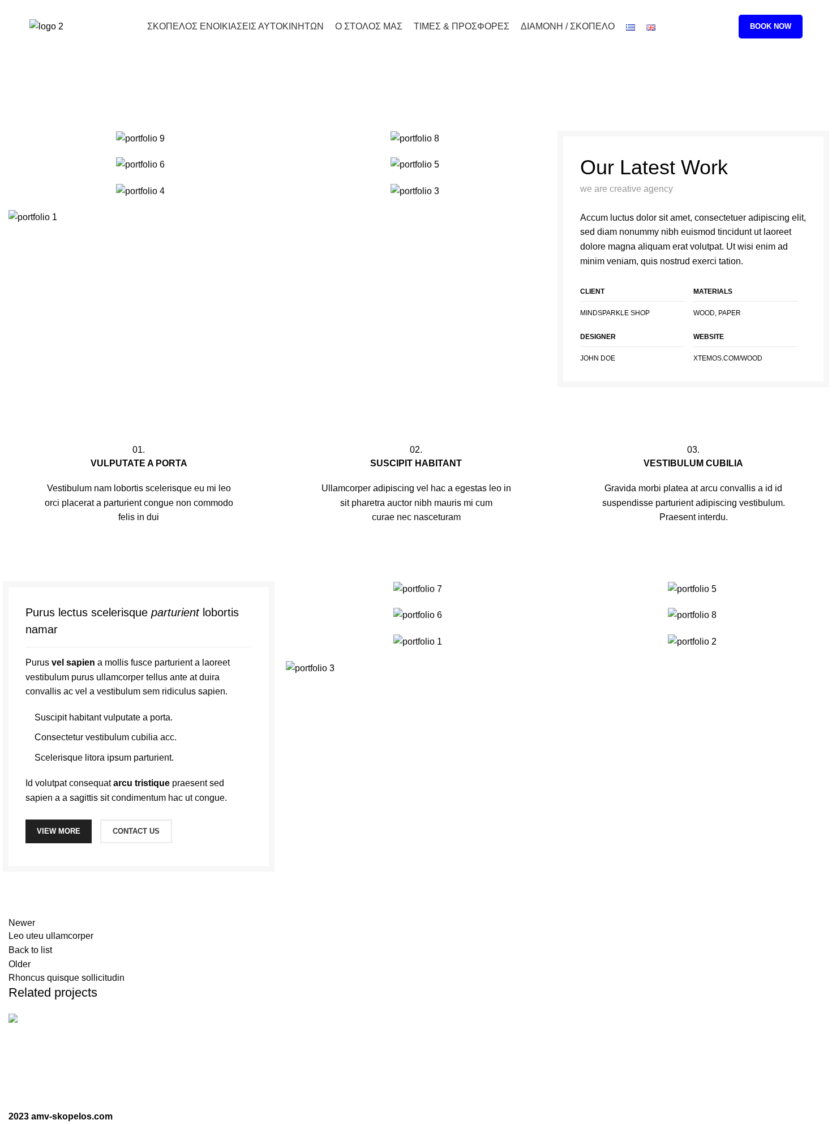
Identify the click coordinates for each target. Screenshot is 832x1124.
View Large (815, 1021)
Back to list (30, 950)
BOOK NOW (770, 26)
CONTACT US (136, 831)
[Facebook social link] (783, 7)
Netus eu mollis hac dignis (106, 1067)
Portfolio (377, 90)
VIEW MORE (58, 831)
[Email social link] (796, 7)
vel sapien (73, 662)
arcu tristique (141, 783)
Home (338, 90)
